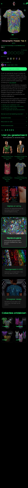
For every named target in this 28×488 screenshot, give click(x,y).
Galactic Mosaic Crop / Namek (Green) (7, 157)
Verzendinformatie (6, 117)
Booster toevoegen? (5, 62)
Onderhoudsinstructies (7, 125)
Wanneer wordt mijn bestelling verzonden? (12, 113)
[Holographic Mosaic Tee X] (11, 59)
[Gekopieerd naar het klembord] (13, 130)
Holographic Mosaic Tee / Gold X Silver (20, 157)
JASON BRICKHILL (7, 154)
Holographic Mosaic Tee (20, 177)
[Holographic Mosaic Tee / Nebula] (16, 59)
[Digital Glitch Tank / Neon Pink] (7, 168)
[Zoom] (25, 10)
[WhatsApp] (11, 130)
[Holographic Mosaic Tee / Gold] (14, 59)
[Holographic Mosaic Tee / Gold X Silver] (19, 59)
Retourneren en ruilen (7, 121)
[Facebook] (5, 130)
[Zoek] (24, 3)
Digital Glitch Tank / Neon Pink (7, 178)
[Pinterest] (9, 130)
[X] (7, 130)
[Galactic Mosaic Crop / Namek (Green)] (7, 147)
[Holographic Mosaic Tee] (8, 59)
